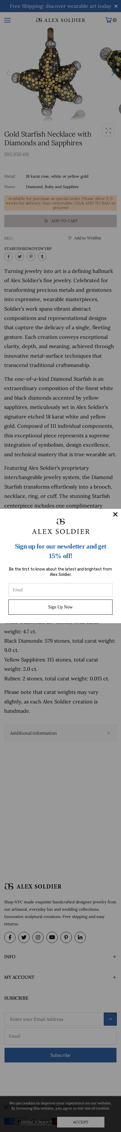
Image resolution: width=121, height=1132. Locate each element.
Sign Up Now (60, 607)
